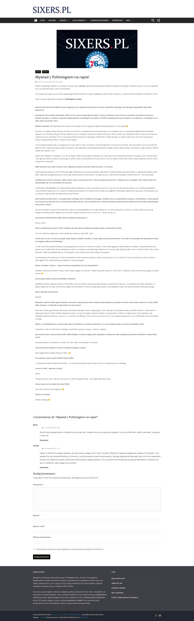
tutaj (88, 603)
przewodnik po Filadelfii (74, 600)
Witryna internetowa (42, 537)
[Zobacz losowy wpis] (158, 20)
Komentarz (38, 484)
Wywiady (45, 72)
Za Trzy (82, 86)
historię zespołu (53, 597)
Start (42, 20)
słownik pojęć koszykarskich (94, 597)
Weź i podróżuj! (117, 593)
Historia (52, 20)
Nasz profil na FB (117, 578)
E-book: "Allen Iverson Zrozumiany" (125, 597)
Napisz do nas (116, 583)
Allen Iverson (78, 20)
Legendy (62, 20)
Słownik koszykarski (100, 20)
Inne (128, 20)
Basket (38, 72)
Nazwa (36, 515)
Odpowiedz (44, 440)
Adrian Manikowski (57, 82)
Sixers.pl (36, 578)
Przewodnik (117, 20)
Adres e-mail (39, 526)
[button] (67, 20)
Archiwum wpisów (118, 588)
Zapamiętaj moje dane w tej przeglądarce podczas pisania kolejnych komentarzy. (70, 549)
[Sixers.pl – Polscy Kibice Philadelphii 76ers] (35, 20)
